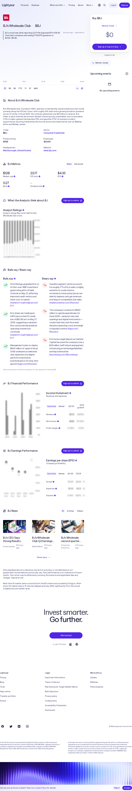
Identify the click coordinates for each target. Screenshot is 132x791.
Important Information (55, 677)
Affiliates (94, 682)
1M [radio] (15, 88)
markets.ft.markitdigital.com (24, 302)
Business (35, 5)
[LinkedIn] (19, 726)
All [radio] (63, 511)
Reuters (32, 364)
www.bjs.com (50, 150)
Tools (2, 687)
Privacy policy (51, 696)
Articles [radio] (70, 511)
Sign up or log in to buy (108, 47)
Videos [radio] (80, 511)
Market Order (108, 26)
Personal (24, 5)
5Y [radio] (30, 88)
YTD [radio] (20, 88)
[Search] (104, 5)
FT (12, 305)
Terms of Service (52, 682)
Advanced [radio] (78, 164)
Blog (2, 682)
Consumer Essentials (54, 133)
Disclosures (50, 710)
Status (3, 701)
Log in (113, 5)
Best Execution (51, 691)
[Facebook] (2, 726)
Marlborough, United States (17, 150)
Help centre (5, 691)
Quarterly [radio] (51, 406)
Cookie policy (51, 701)
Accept (127, 788)
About (80, 5)
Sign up (124, 5)
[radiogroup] (21, 88)
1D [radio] (5, 88)
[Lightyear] (8, 5)
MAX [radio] (36, 88)
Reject (117, 788)
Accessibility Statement (55, 705)
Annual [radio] (61, 406)
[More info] (127, 74)
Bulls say (8, 278)
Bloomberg (72, 354)
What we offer (56, 5)
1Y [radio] (26, 88)
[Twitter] (10, 726)
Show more (42, 557)
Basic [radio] (69, 164)
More (88, 5)
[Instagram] (27, 726)
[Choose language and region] (99, 5)
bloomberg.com (57, 354)
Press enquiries (96, 687)
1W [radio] (10, 88)
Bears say (47, 278)
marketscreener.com (59, 302)
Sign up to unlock (71, 200)
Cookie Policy (40, 788)
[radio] (77, 88)
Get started (66, 635)
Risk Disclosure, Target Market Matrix (61, 687)
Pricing (72, 5)
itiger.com (22, 364)
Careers (93, 677)
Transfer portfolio (8, 696)
